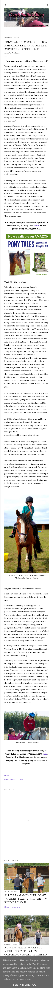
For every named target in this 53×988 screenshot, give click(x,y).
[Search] (47, 4)
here (36, 225)
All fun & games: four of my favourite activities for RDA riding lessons (26, 898)
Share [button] (6, 776)
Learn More (21, 984)
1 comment (15, 907)
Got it (36, 984)
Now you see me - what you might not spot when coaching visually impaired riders (25, 953)
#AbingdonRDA (16, 779)
